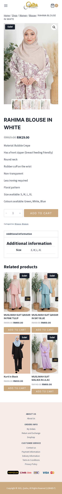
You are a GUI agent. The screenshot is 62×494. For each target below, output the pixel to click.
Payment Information (31, 452)
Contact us (31, 447)
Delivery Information (31, 456)
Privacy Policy (31, 464)
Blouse (18, 224)
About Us (31, 418)
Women (25, 224)
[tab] (31, 234)
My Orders (31, 429)
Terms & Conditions (31, 460)
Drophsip (31, 437)
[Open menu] (6, 6)
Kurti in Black (11, 376)
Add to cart (41, 213)
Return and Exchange (31, 433)
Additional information (19, 233)
